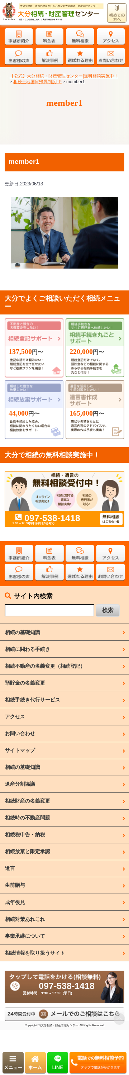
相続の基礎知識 (22, 632)
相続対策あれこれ (25, 919)
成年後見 (15, 902)
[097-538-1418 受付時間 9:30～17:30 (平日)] (64, 973)
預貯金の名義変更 (25, 683)
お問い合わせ (20, 733)
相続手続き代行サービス (32, 699)
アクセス (15, 716)
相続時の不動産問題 (27, 817)
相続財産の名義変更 (27, 801)
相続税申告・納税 (25, 834)
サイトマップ (20, 750)
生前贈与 (15, 885)
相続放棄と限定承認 (27, 851)
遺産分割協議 (20, 784)
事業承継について (25, 936)
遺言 (10, 868)
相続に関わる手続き (27, 649)
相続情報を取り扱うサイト (35, 953)
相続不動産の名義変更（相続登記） (45, 666)
